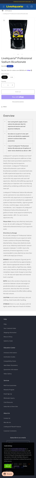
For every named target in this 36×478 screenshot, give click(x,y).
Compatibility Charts (10, 361)
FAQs (5, 324)
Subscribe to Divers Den (11, 406)
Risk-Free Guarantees (10, 385)
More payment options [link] (18, 101)
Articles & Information (10, 352)
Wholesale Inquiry (9, 398)
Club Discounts (8, 402)
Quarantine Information (11, 369)
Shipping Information (10, 332)
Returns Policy (8, 337)
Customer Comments (10, 431)
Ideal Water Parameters (11, 365)
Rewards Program (9, 389)
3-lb (5, 77)
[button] (4, 7)
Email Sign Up (8, 394)
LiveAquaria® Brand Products (12, 426)
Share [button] (5, 106)
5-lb (13, 77)
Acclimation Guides (9, 357)
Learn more (8, 471)
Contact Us (7, 418)
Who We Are (7, 422)
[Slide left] (14, 54)
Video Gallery (8, 374)
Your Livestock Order (10, 328)
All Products (8, 11)
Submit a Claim (8, 341)
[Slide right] (22, 54)
